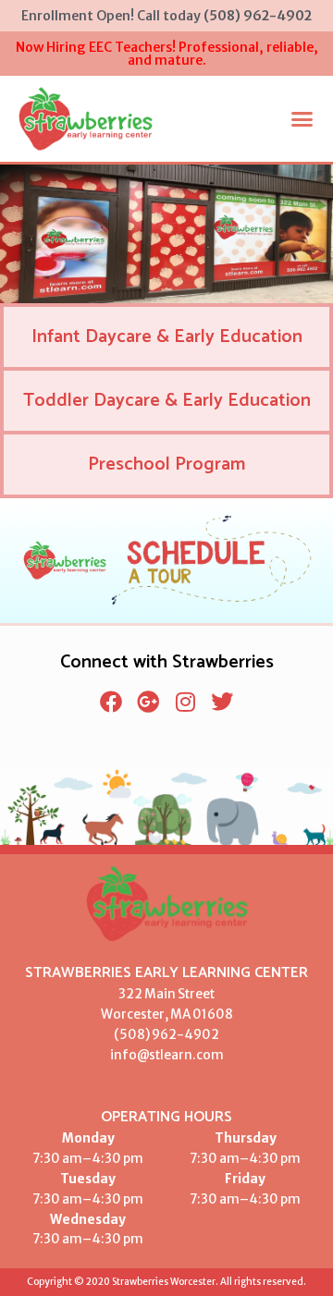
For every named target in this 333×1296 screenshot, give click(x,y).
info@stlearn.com (167, 1055)
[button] (302, 119)
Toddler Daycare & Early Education (167, 400)
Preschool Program (166, 464)
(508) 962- (149, 1035)
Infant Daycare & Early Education (166, 337)
